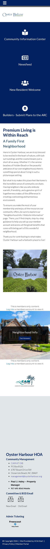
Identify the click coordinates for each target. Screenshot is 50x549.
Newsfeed (25, 64)
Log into (10, 309)
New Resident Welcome (25, 89)
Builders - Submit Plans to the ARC (25, 115)
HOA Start (38, 541)
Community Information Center (25, 39)
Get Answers (25, 338)
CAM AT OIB (17, 463)
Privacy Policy (8, 544)
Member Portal (22, 544)
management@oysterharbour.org (26, 476)
